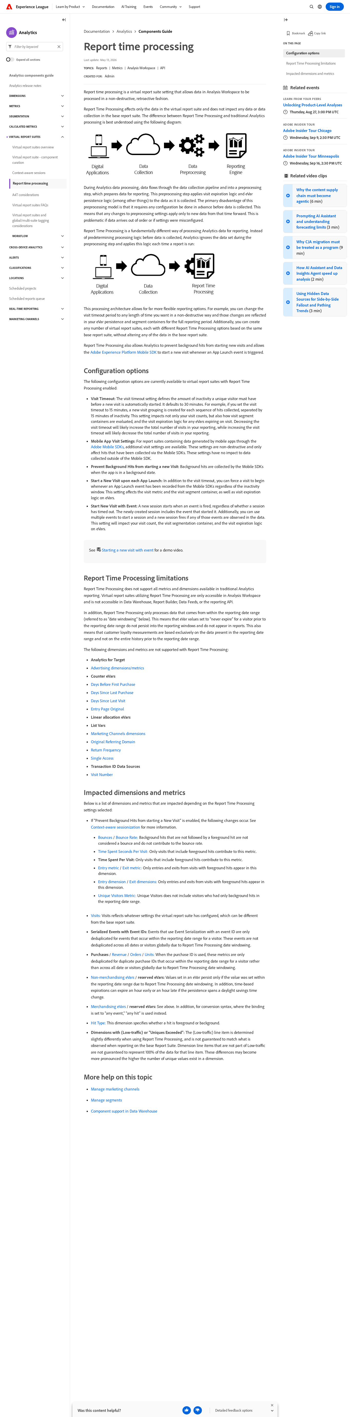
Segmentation (19, 116)
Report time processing (30, 183)
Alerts (14, 257)
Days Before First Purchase (113, 684)
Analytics (124, 31)
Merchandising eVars (108, 1006)
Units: (150, 954)
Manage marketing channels (115, 1089)
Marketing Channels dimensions (118, 733)
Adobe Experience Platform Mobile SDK (123, 352)
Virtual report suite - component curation (35, 160)
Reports (101, 68)
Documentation (97, 31)
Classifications (20, 268)
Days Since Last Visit (108, 700)
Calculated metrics (23, 126)
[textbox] (34, 46)
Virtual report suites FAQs (30, 205)
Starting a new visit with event (127, 550)
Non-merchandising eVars (112, 977)
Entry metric (108, 867)
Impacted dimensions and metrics (310, 73)
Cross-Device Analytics (26, 247)
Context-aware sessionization (115, 827)
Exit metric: (132, 867)
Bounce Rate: (127, 837)
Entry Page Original (107, 708)
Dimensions (17, 96)
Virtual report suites (24, 137)
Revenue (119, 954)
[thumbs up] (186, 1410)
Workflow (20, 236)
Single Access (102, 758)
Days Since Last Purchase (112, 692)
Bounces (105, 837)
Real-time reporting (23, 309)
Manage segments (106, 1100)
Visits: (96, 915)
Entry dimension (112, 881)
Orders (135, 954)
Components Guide (155, 31)
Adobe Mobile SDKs (107, 446)
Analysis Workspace (141, 68)
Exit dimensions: (143, 881)
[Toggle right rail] (285, 20)
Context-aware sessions (28, 172)
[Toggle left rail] (64, 20)
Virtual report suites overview (33, 147)
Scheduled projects (22, 288)
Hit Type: (98, 1022)
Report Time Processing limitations (311, 63)
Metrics (117, 68)
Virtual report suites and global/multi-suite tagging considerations (30, 220)
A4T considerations (25, 194)
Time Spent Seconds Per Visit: (123, 851)
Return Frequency (106, 749)
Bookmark (298, 33)
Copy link (320, 33)
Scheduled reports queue (27, 298)
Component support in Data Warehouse (124, 1111)
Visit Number (102, 774)
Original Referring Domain (113, 741)
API (162, 68)
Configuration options (303, 53)
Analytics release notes (25, 85)
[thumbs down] (197, 1410)
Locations (16, 278)
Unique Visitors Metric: (117, 895)
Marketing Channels (24, 319)
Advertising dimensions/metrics (117, 667)
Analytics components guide (31, 75)
